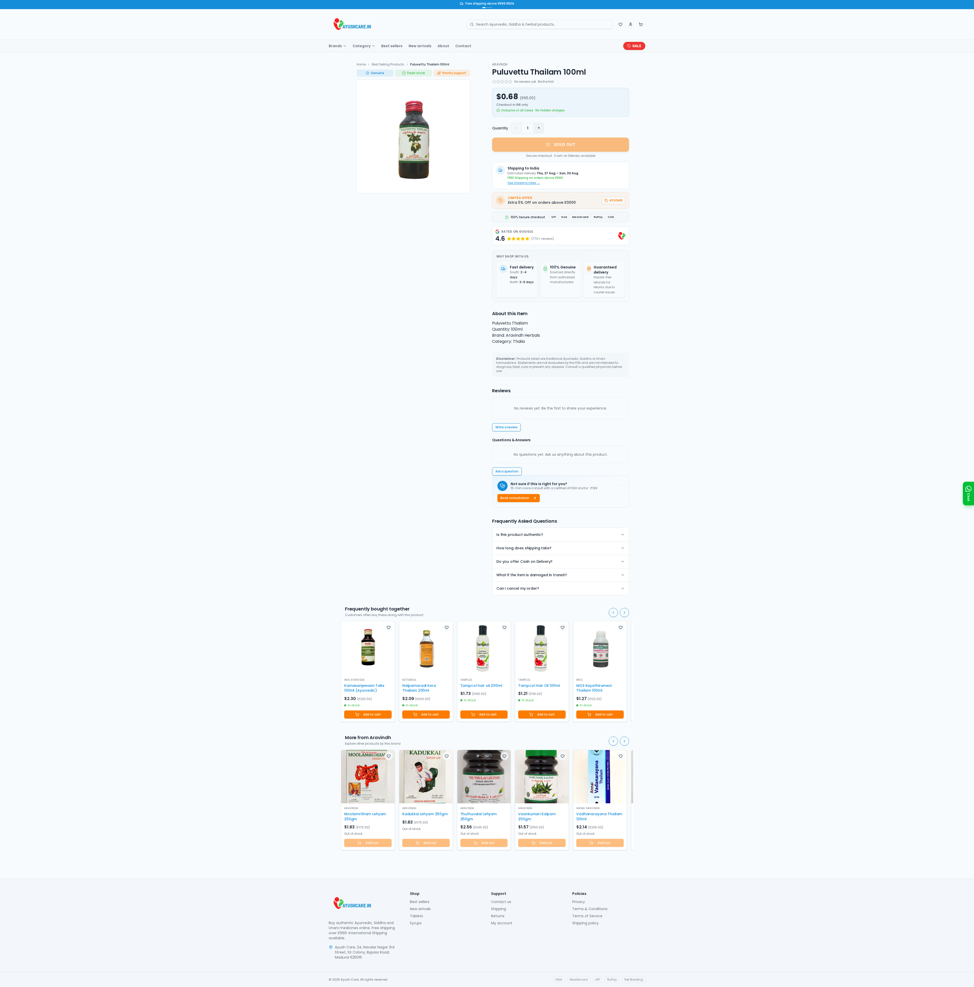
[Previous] (613, 612)
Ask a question (506, 471)
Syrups (416, 923)
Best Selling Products (388, 64)
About (443, 45)
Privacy (578, 901)
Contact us (501, 901)
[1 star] (494, 82)
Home (361, 64)
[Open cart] (640, 24)
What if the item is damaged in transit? (531, 574)
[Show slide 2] (487, 7)
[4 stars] (506, 82)
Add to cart (372, 714)
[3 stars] (502, 82)
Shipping (498, 908)
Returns (498, 915)
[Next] (624, 612)
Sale (636, 45)
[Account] (630, 24)
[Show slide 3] (489, 7)
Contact (463, 45)
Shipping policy (585, 923)
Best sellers (392, 45)
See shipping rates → (524, 183)
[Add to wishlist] (389, 627)
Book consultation (514, 498)
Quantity (500, 128)
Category (362, 45)
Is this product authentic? (519, 534)
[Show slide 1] (483, 7)
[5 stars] (510, 82)
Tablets (416, 915)
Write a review (506, 427)
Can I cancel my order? (517, 588)
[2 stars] (498, 82)
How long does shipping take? (523, 548)
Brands (335, 45)
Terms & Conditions (589, 908)
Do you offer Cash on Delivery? (524, 561)
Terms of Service (587, 915)
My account (501, 923)
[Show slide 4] (491, 7)
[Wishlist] (620, 24)
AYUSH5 (616, 200)
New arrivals (420, 45)
